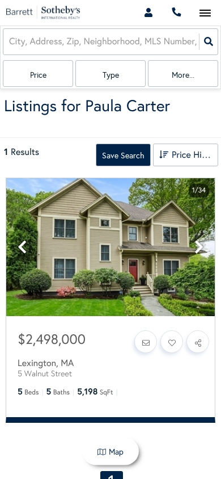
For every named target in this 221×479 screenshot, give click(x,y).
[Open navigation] (205, 13)
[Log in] (148, 13)
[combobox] (10, 41)
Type (111, 75)
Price (38, 75)
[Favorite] (171, 341)
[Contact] (145, 341)
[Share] (197, 341)
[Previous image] (22, 248)
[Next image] (199, 248)
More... (183, 75)
